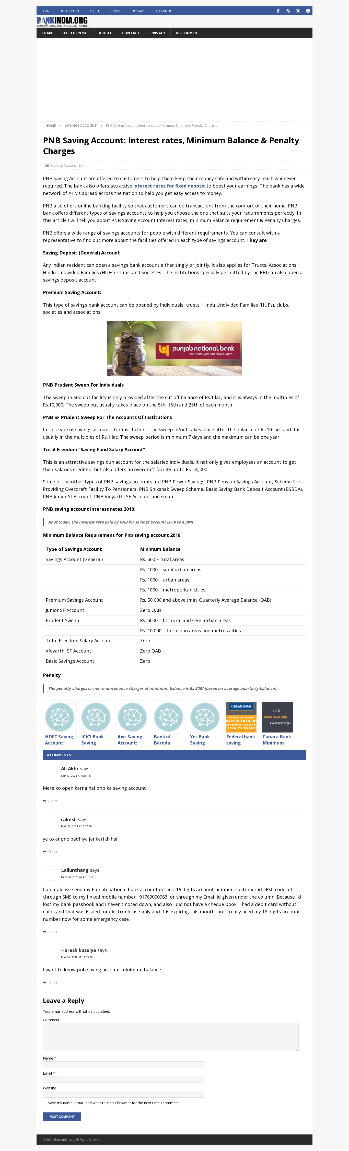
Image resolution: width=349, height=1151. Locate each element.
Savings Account (63, 165)
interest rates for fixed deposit (169, 186)
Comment (51, 1019)
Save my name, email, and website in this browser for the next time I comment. (114, 1102)
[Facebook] (278, 10)
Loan (45, 11)
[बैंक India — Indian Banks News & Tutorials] (62, 24)
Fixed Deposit (69, 11)
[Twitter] (298, 10)
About (94, 11)
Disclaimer (163, 11)
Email (48, 1073)
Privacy (139, 11)
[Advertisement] (174, 83)
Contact (116, 11)
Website (49, 1088)
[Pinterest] (308, 10)
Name (48, 1058)
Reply (52, 801)
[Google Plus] (288, 10)
